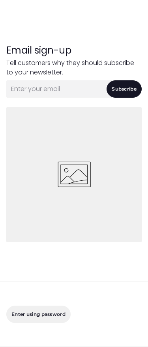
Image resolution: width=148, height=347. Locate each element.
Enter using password (38, 314)
